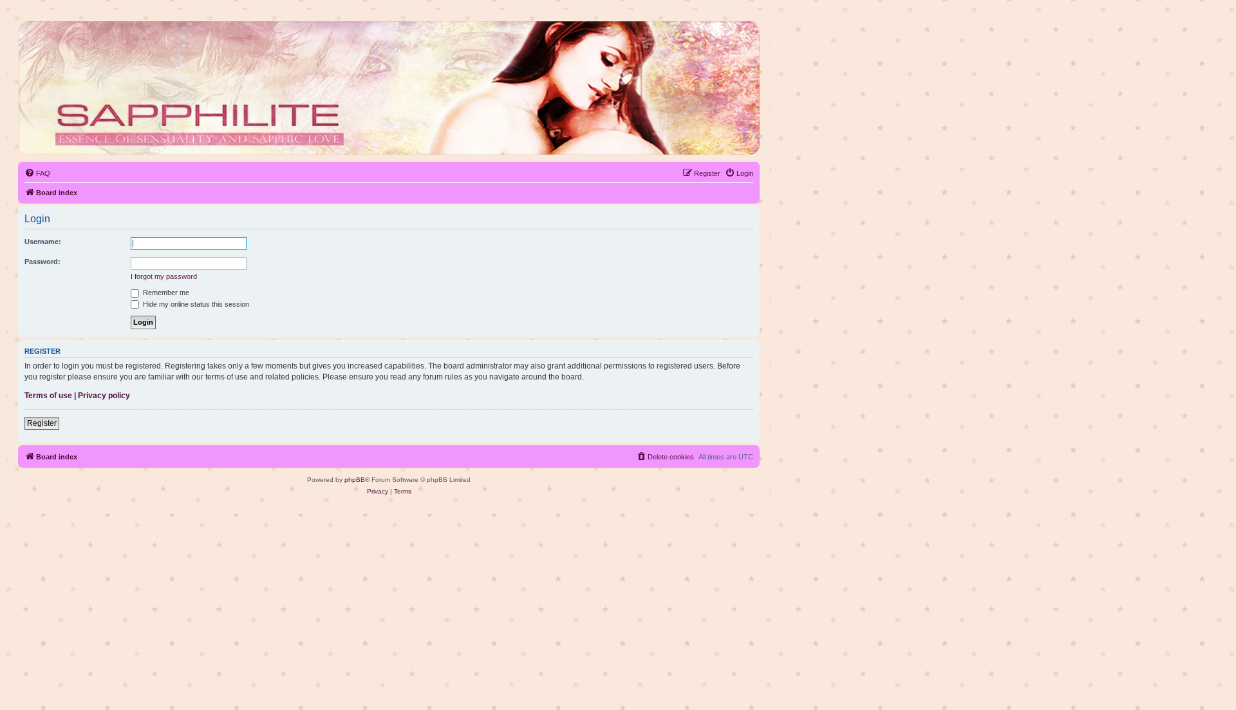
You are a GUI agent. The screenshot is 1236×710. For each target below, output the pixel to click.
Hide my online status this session (195, 304)
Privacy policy (104, 395)
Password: (42, 261)
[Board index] (388, 88)
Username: (42, 241)
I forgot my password (164, 276)
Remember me (165, 292)
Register (42, 423)
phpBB (354, 479)
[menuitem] (37, 173)
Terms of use (48, 395)
